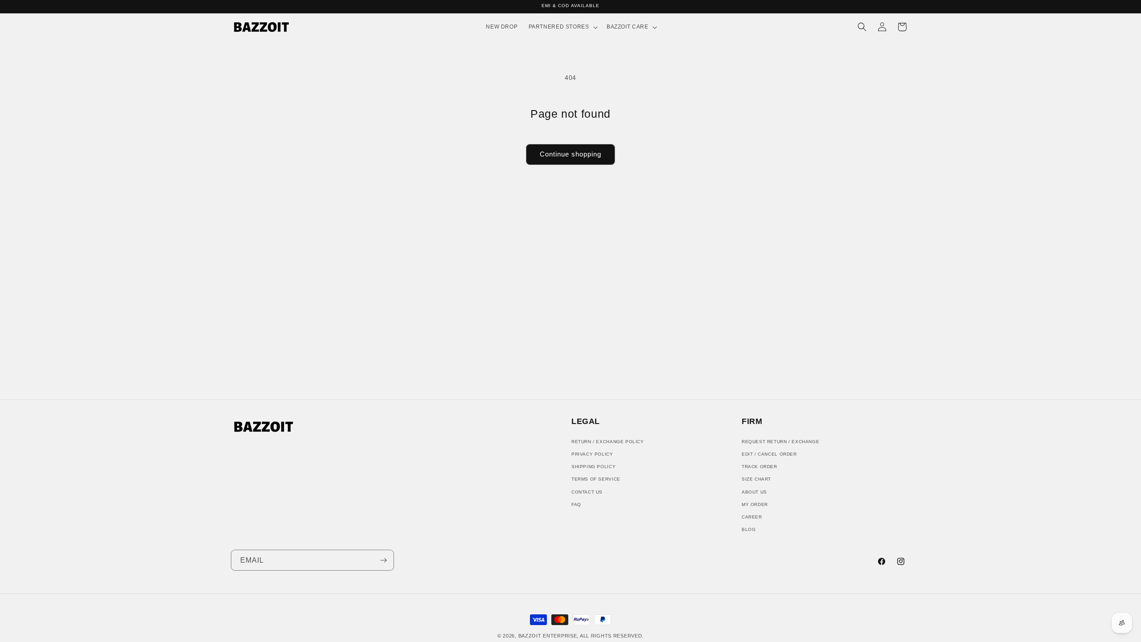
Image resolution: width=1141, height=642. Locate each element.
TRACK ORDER (759, 466)
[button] (562, 27)
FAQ (576, 504)
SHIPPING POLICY (593, 466)
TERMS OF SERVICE (595, 479)
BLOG (748, 529)
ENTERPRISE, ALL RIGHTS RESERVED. (593, 635)
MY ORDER (755, 504)
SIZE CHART (756, 479)
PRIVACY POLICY (592, 454)
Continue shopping (570, 154)
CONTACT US (587, 492)
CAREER (752, 516)
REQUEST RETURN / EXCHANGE (780, 441)
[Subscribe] (383, 560)
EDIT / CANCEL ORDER (769, 454)
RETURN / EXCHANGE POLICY (607, 441)
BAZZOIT (530, 635)
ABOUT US (754, 492)
